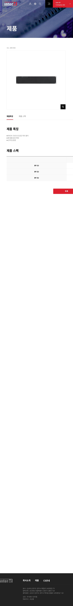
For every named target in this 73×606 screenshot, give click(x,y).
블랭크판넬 (12, 48)
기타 (8, 48)
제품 (37, 580)
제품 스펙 (22, 116)
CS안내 (46, 580)
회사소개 (26, 580)
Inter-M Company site (60, 4)
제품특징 (10, 116)
